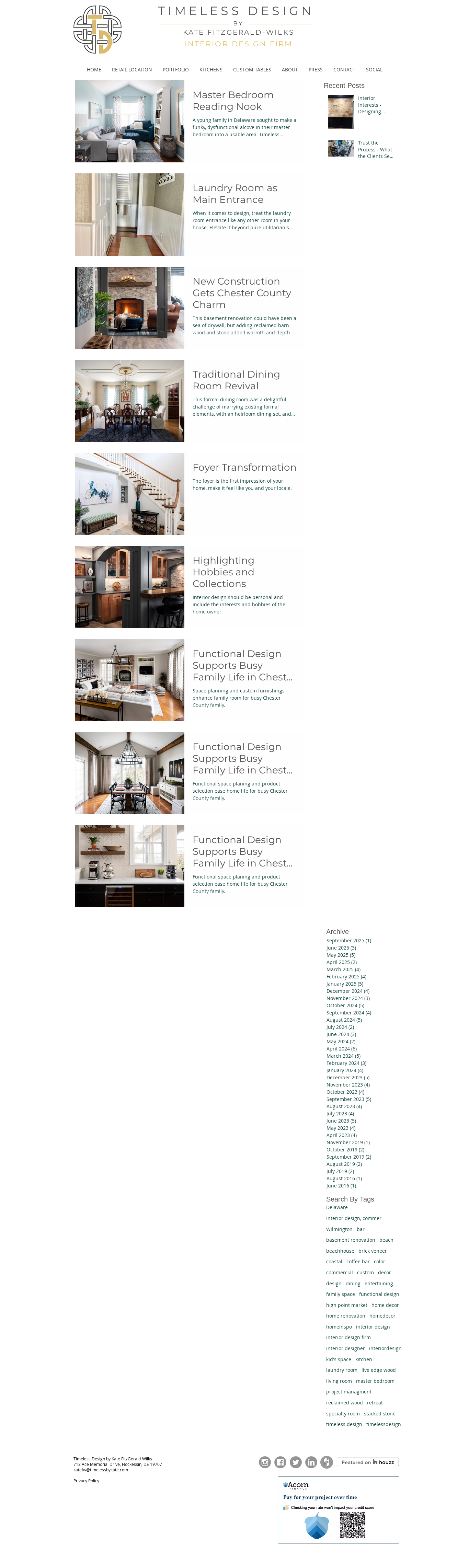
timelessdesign (383, 1424)
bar (361, 1229)
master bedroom (375, 1381)
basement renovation (350, 1240)
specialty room (343, 1413)
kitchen (363, 1359)
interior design (373, 1326)
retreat (375, 1402)
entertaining (379, 1283)
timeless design (344, 1424)
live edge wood (379, 1370)
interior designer (345, 1348)
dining (353, 1283)
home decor (385, 1305)
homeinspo (339, 1326)
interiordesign (385, 1348)
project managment (348, 1391)
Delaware (337, 1207)
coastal (334, 1261)
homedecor (382, 1315)
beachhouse (340, 1251)
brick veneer (372, 1251)
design (334, 1283)
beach (386, 1240)
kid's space (338, 1359)
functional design (379, 1294)
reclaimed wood (344, 1402)
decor (384, 1272)
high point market (346, 1305)
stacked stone (380, 1413)
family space (340, 1294)
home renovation (345, 1315)
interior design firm (348, 1337)
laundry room (341, 1370)
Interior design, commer (353, 1218)
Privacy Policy (86, 1480)
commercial (339, 1272)
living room (339, 1381)
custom (365, 1272)
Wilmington (339, 1229)
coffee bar (358, 1261)
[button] (176, 69)
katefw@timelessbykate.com (100, 1469)
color (379, 1261)
